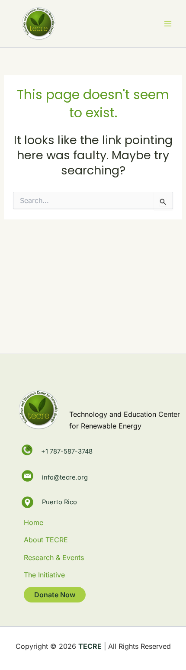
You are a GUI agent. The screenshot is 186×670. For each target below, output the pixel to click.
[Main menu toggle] (167, 23)
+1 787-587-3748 (67, 451)
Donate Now (54, 594)
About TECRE (46, 539)
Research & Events (54, 557)
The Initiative (44, 574)
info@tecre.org (65, 476)
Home (33, 522)
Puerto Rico (59, 502)
